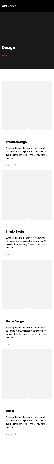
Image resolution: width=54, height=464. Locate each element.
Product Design (16, 142)
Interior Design (15, 232)
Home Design (15, 321)
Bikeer (10, 411)
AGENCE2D (9, 6)
